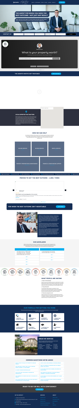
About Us (33, 2)
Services (45, 2)
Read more (17, 197)
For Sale (42, 2)
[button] (39, 92)
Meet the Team (55, 397)
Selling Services (42, 399)
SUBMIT (71, 34)
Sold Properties (37, 2)
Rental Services (42, 401)
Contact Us (53, 2)
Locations (49, 2)
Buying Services (42, 397)
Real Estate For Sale (56, 399)
